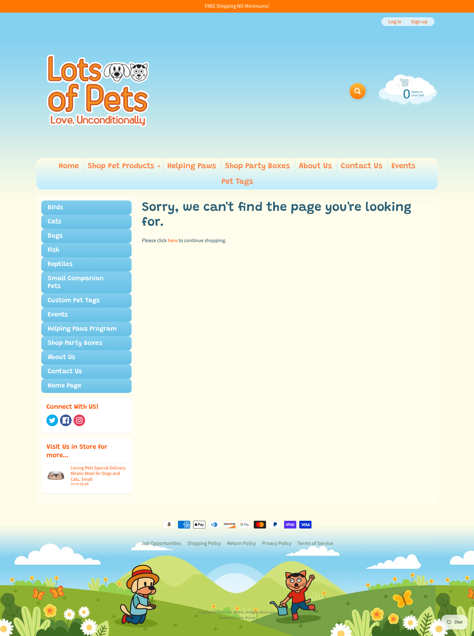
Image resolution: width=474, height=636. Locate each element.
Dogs (55, 236)
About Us (315, 166)
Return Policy (241, 543)
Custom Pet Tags (74, 300)
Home (69, 166)
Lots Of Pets (235, 612)
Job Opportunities (161, 543)
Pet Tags (237, 182)
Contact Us (361, 166)
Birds (55, 207)
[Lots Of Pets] (98, 91)
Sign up (419, 21)
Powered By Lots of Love (237, 617)
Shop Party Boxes (257, 166)
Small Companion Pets (76, 282)
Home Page (64, 386)
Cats (54, 222)
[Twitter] (52, 420)
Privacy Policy (276, 543)
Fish (53, 250)
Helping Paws (191, 166)
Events (403, 166)
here (173, 240)
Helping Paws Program (82, 329)
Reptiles (60, 264)
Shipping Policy (204, 543)
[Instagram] (79, 420)
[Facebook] (66, 420)
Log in (394, 21)
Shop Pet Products (125, 168)
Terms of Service (315, 543)
